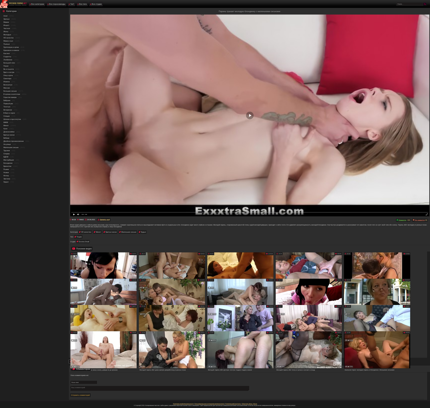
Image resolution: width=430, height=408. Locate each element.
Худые (6, 182)
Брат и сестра (8, 72)
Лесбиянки (7, 60)
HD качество (8, 38)
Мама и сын (8, 41)
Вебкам (6, 138)
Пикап (6, 66)
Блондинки (7, 163)
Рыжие (6, 169)
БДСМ (5, 157)
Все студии (97, 4)
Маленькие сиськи (10, 147)
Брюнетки (7, 166)
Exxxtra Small (84, 242)
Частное (6, 28)
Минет (6, 125)
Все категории (37, 4)
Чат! (72, 4)
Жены (5, 31)
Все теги (83, 4)
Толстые (6, 107)
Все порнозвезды (57, 4)
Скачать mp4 (105, 220)
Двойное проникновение (13, 141)
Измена (6, 82)
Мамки (6, 22)
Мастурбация (8, 160)
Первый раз (8, 103)
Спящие (6, 116)
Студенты (7, 57)
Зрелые (6, 19)
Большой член (9, 63)
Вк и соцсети (8, 69)
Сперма (6, 154)
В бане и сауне (9, 113)
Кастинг (6, 53)
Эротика (6, 179)
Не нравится (419, 220)
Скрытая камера (9, 97)
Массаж (6, 88)
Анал (5, 16)
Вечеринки (7, 110)
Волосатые (7, 85)
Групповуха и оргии (11, 47)
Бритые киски (9, 135)
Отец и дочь (8, 75)
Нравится (402, 220)
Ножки (6, 172)
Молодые (7, 35)
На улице (7, 144)
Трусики (6, 150)
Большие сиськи (10, 91)
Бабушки (6, 100)
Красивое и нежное (11, 50)
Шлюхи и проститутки (12, 119)
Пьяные (6, 44)
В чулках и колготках (11, 94)
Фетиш (6, 176)
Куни (5, 129)
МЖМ (5, 122)
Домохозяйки (8, 132)
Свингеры (7, 78)
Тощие (79, 237)
